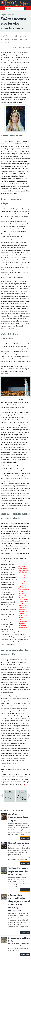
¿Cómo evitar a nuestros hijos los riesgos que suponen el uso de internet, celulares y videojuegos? (19, 903)
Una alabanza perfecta (18, 843)
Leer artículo (25, 838)
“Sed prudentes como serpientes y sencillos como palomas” (18, 871)
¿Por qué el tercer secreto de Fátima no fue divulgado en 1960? (21, 796)
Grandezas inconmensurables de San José (18, 817)
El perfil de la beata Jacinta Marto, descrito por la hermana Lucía (9, 796)
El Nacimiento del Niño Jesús (19, 939)
